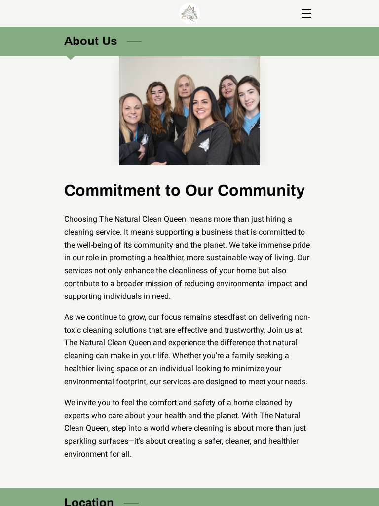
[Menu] (306, 13)
